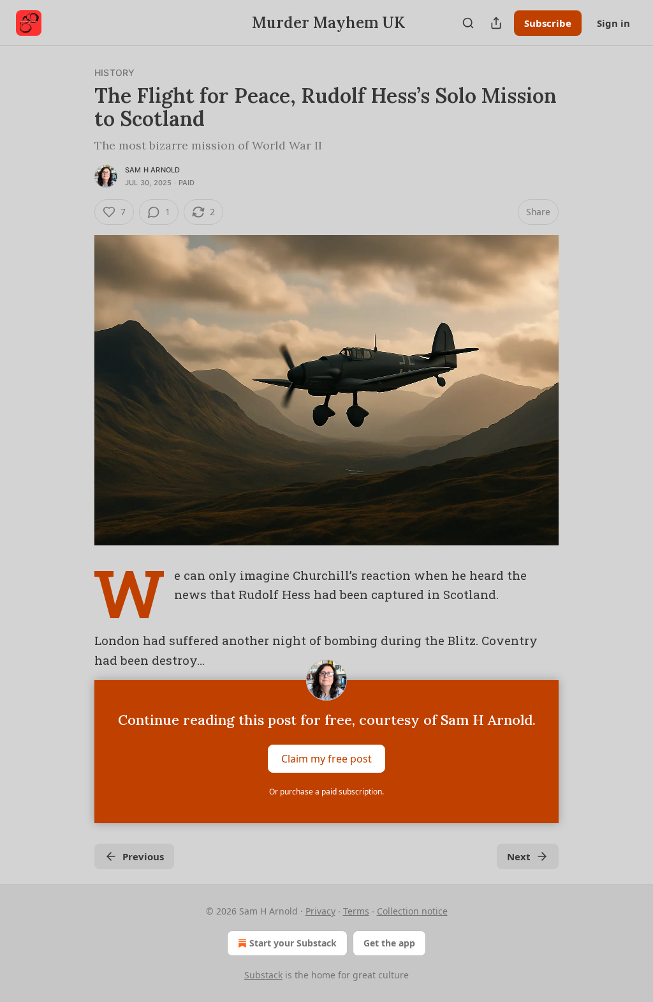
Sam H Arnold (152, 169)
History (114, 72)
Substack (263, 975)
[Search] (468, 23)
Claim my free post (326, 759)
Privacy (320, 911)
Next (519, 856)
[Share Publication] (496, 23)
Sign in (613, 23)
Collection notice (412, 911)
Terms (356, 911)
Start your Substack (293, 943)
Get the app (389, 943)
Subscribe (547, 23)
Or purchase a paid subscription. (326, 791)
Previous (143, 856)
